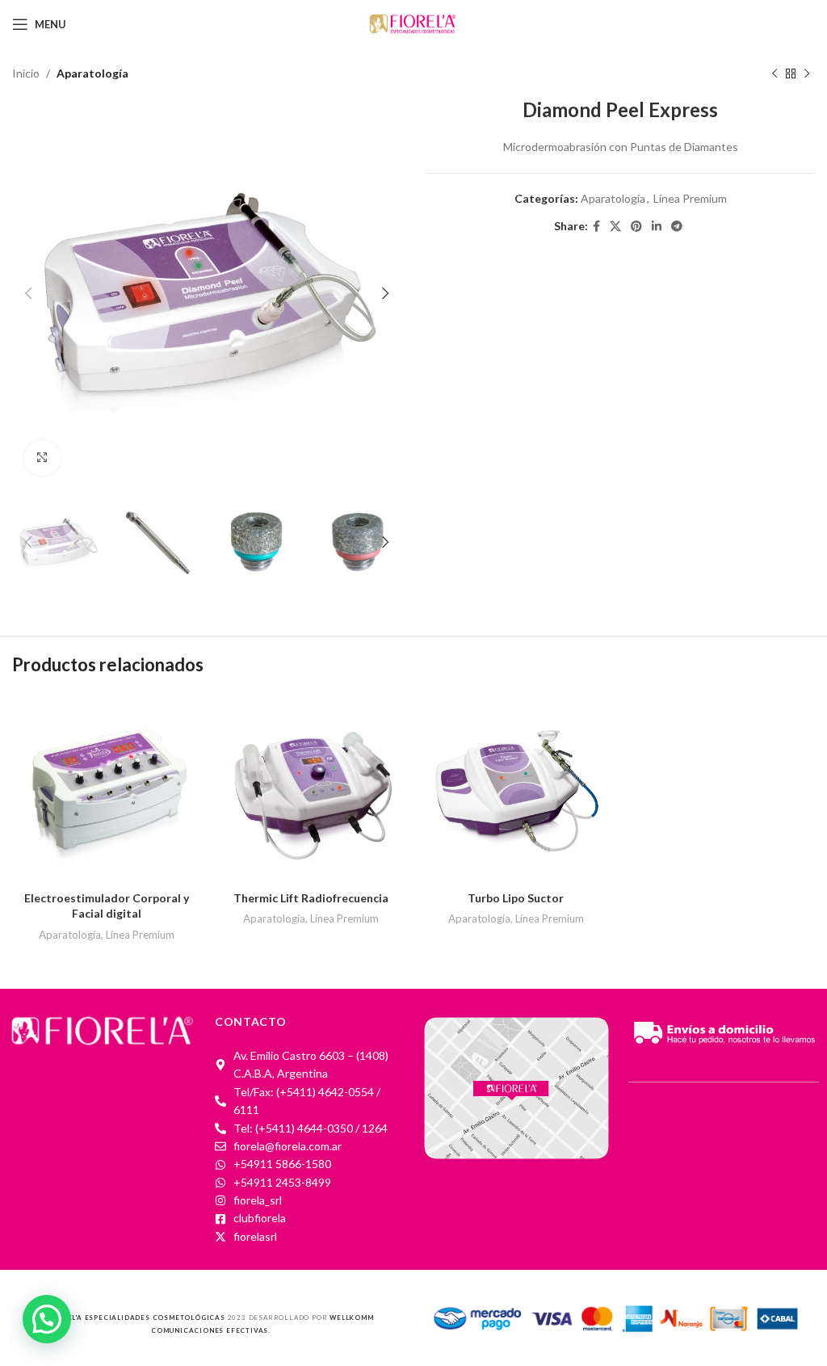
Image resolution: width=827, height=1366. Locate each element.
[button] (47, 1319)
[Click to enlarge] (42, 458)
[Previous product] (774, 73)
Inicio (26, 73)
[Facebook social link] (596, 226)
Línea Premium (690, 198)
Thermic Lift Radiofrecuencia (310, 898)
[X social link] (615, 226)
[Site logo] (413, 23)
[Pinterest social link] (636, 226)
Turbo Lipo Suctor (516, 898)
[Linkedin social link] (656, 226)
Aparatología (92, 73)
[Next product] (807, 73)
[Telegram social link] (676, 226)
